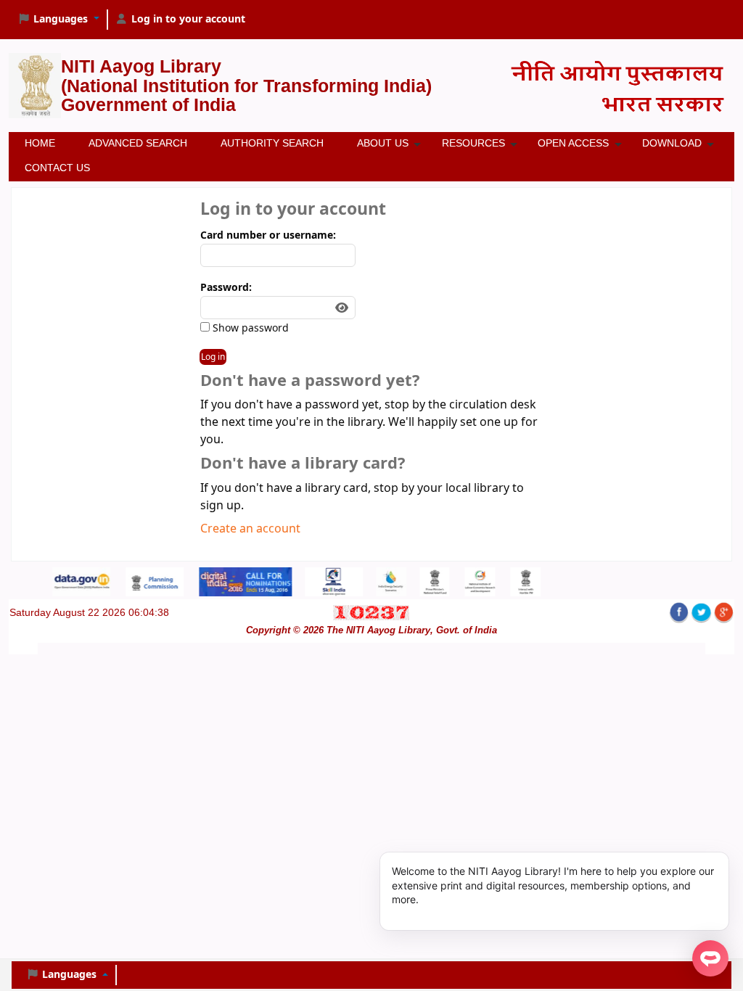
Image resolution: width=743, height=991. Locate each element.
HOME (40, 143)
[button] (58, 19)
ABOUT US (383, 143)
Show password (249, 328)
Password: (226, 287)
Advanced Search (138, 143)
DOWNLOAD (672, 143)
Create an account (250, 529)
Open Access (573, 143)
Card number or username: (268, 235)
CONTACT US (57, 167)
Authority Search (272, 143)
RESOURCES (473, 143)
